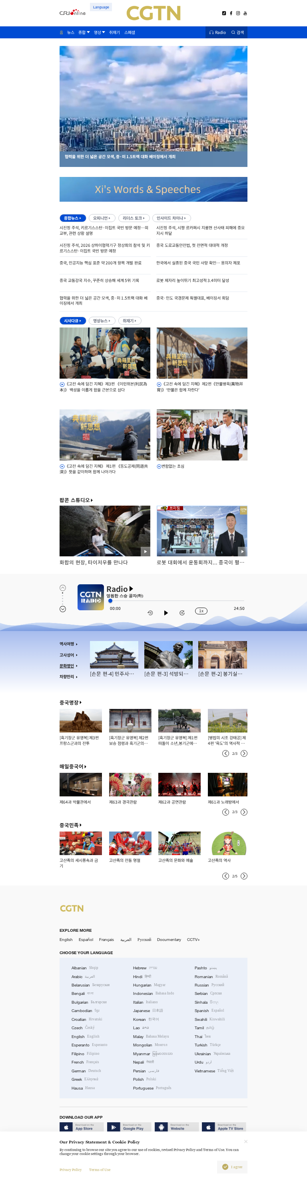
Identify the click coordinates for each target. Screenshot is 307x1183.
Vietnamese (214, 1071)
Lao (141, 1027)
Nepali (143, 1062)
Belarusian (91, 985)
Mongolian (150, 1045)
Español (86, 939)
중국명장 (69, 702)
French (85, 1062)
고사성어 (67, 655)
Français (106, 939)
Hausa (83, 1088)
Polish (144, 1079)
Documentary (169, 939)
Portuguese (152, 1088)
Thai (203, 1036)
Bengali (83, 993)
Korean (146, 1019)
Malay (151, 1036)
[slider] (110, 601)
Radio (220, 32)
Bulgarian (89, 1002)
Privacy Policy (71, 1169)
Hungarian (149, 985)
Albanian (85, 968)
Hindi (142, 976)
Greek (85, 1079)
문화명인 (67, 666)
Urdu (203, 1062)
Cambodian (86, 1010)
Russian (209, 985)
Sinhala (207, 1002)
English (66, 939)
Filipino (86, 1053)
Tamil (204, 1027)
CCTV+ (193, 939)
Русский (144, 939)
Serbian (208, 993)
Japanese (148, 1010)
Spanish (209, 1010)
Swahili (210, 1019)
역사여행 (67, 644)
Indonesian (153, 993)
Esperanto (90, 1045)
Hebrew (145, 968)
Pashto (206, 968)
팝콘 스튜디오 (75, 500)
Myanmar (153, 1053)
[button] (109, 144)
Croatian (87, 1019)
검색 (240, 32)
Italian (145, 1002)
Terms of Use (99, 1169)
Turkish (208, 1045)
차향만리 (67, 676)
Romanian (211, 976)
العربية (126, 939)
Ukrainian (212, 1053)
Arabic (83, 976)
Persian (146, 1071)
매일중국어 (72, 766)
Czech (83, 1027)
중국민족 (69, 825)
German (86, 1071)
